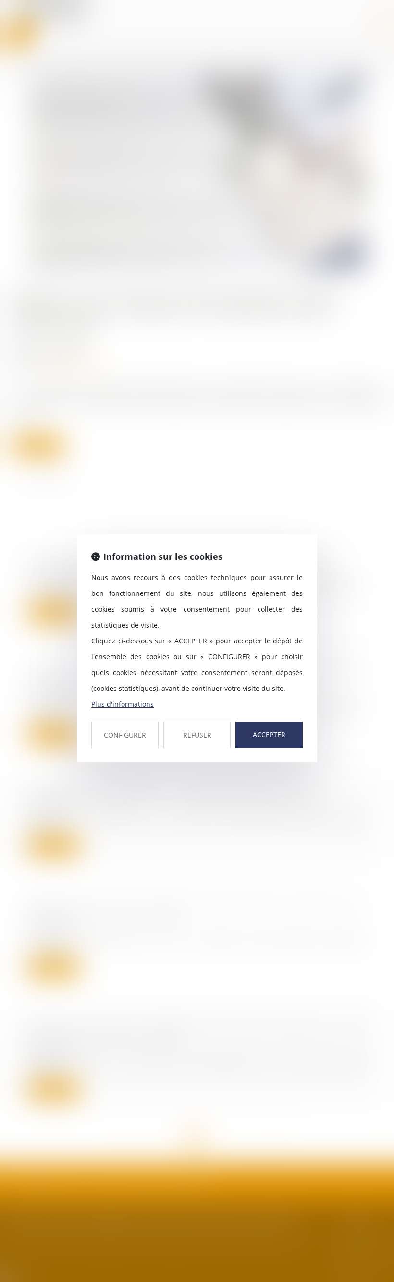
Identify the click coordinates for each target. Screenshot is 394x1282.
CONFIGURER (125, 734)
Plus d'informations (122, 704)
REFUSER (197, 734)
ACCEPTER (269, 734)
